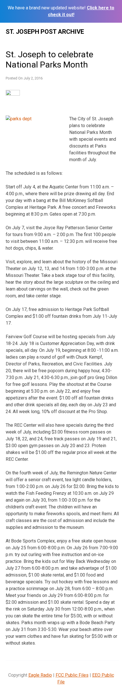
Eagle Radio (40, 675)
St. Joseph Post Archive (45, 31)
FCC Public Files (72, 675)
